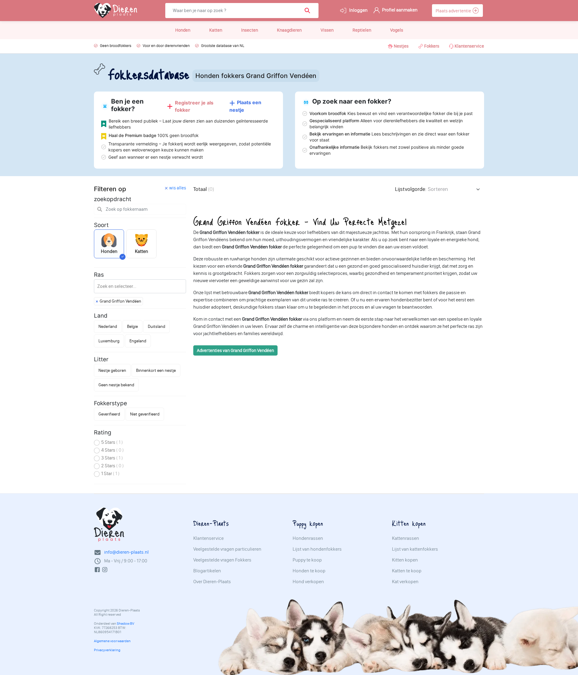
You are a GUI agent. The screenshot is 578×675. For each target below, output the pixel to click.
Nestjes (401, 46)
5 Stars (112, 442)
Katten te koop (406, 570)
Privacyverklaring (107, 650)
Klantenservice (469, 46)
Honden (182, 30)
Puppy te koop (307, 560)
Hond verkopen (308, 581)
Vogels (396, 30)
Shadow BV (125, 623)
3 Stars (112, 458)
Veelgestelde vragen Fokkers (222, 560)
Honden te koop (309, 570)
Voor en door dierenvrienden (166, 45)
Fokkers (431, 46)
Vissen (327, 30)
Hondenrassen (308, 538)
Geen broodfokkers (115, 45)
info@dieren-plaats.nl (126, 552)
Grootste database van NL (222, 45)
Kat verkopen (405, 581)
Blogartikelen (207, 570)
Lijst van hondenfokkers (317, 549)
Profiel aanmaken (399, 10)
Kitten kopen (405, 560)
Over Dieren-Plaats (212, 581)
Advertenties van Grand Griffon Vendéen (235, 350)
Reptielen (362, 30)
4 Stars (112, 450)
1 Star (110, 473)
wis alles (177, 188)
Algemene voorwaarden (112, 641)
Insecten (249, 30)
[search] (309, 10)
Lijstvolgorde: (410, 189)
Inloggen (358, 10)
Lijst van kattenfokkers (415, 549)
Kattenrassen (405, 538)
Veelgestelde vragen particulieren (227, 549)
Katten (215, 30)
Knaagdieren (289, 30)
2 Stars (112, 465)
